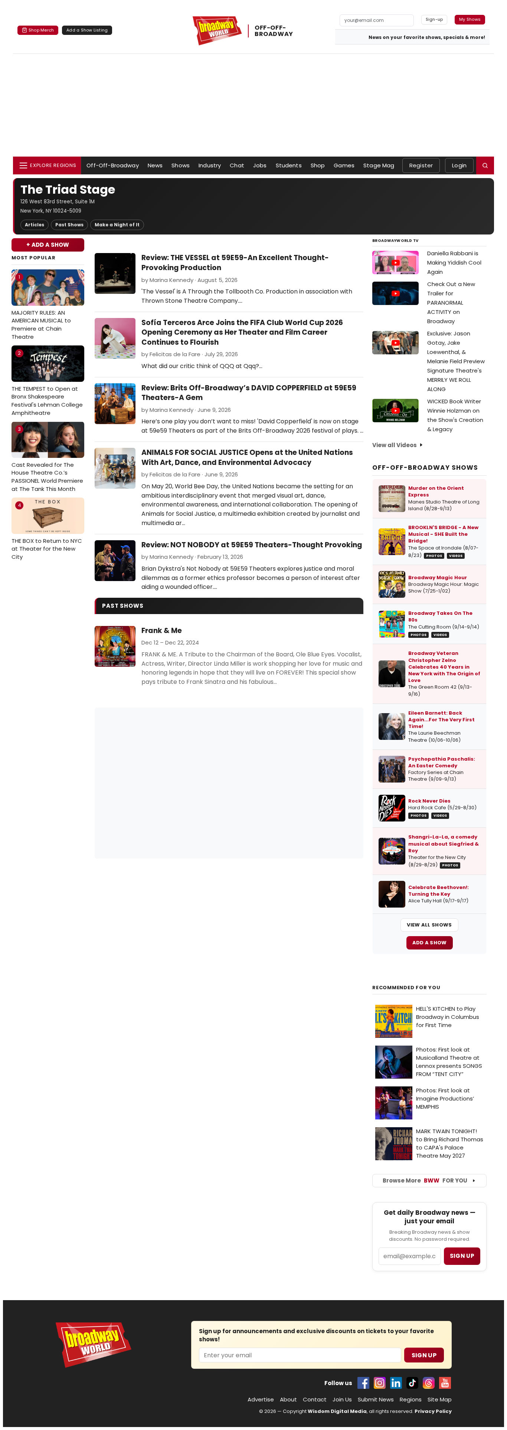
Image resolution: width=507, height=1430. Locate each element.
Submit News (376, 1399)
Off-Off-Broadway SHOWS (425, 467)
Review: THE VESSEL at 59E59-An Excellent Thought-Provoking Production (235, 263)
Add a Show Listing (87, 30)
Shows (180, 165)
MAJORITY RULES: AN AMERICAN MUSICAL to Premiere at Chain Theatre (41, 307)
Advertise (261, 1399)
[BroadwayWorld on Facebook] (363, 1383)
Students (289, 165)
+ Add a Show (47, 245)
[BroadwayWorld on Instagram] (379, 1383)
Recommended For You (406, 987)
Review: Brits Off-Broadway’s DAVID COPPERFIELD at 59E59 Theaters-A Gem (248, 393)
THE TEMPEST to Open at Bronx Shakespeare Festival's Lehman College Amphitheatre (47, 383)
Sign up (462, 1256)
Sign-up (434, 19)
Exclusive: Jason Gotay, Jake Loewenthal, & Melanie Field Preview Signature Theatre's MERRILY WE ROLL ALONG (456, 361)
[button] (485, 165)
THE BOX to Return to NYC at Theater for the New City (47, 531)
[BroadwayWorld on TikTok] (412, 1383)
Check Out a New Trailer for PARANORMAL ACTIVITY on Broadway (451, 302)
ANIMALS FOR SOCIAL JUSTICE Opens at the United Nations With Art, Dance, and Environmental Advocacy (247, 457)
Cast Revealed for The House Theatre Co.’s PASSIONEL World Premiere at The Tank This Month (47, 459)
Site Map (440, 1399)
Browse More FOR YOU (425, 1180)
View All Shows (429, 924)
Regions (411, 1399)
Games (344, 165)
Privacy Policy (433, 1411)
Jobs (260, 165)
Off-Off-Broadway (112, 165)
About (288, 1399)
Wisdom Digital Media (337, 1411)
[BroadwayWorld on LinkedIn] (396, 1383)
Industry (210, 165)
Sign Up (424, 1355)
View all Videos (394, 445)
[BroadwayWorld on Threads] (428, 1383)
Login (459, 165)
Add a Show (429, 942)
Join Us (342, 1399)
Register (421, 165)
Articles (34, 225)
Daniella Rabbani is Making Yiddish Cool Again (454, 262)
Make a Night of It (117, 225)
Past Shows (69, 225)
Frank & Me (161, 631)
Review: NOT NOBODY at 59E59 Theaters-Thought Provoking (251, 545)
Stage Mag (378, 165)
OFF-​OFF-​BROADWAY (274, 30)
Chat (237, 165)
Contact (315, 1399)
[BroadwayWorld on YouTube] (445, 1383)
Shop (318, 165)
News (155, 165)
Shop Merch (41, 30)
